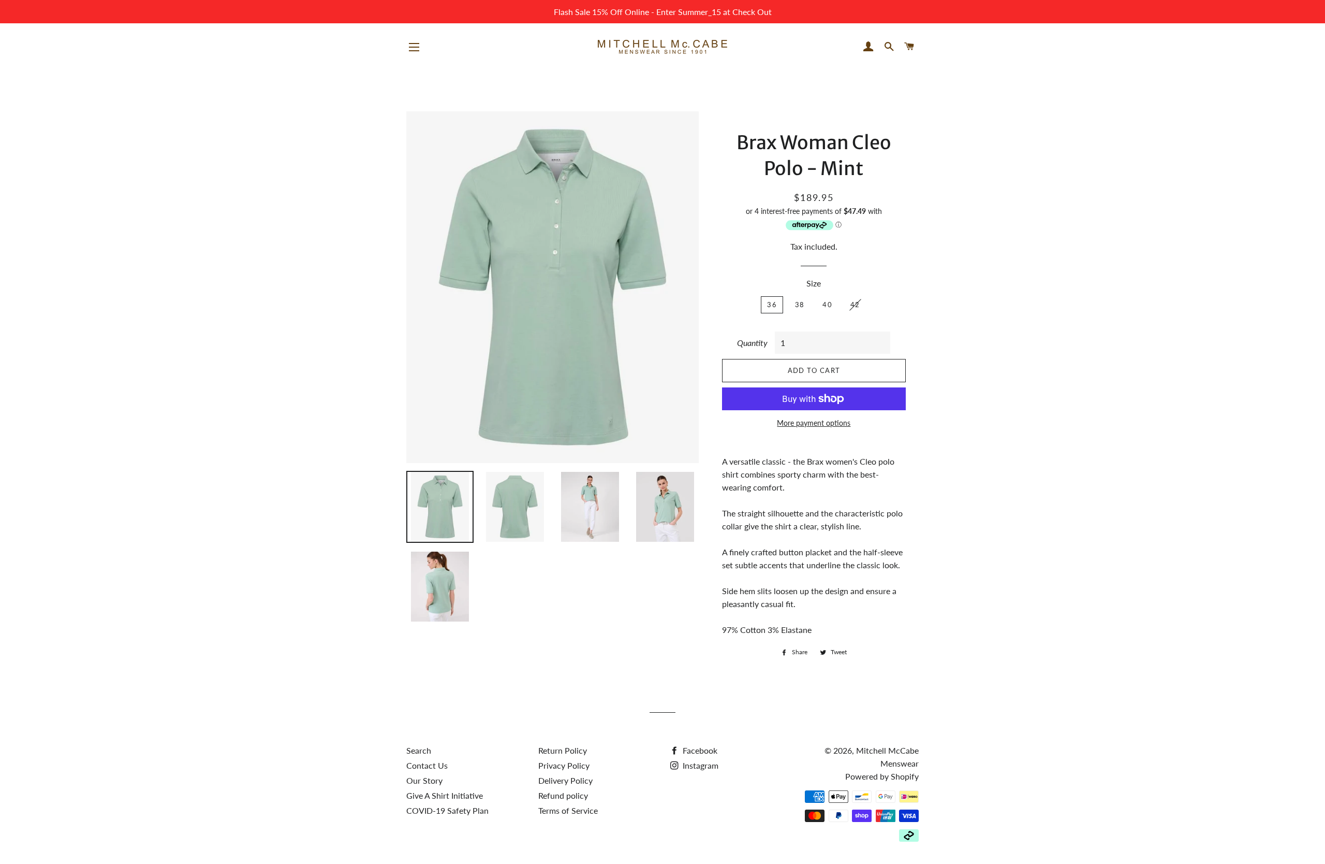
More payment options (813, 423)
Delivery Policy (565, 780)
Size (813, 283)
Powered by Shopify (882, 776)
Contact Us (427, 765)
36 (772, 304)
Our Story (424, 780)
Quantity (752, 343)
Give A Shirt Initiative (444, 795)
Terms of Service (568, 810)
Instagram (699, 765)
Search (418, 750)
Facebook (699, 750)
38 (800, 304)
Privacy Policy (564, 765)
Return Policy (562, 750)
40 (827, 304)
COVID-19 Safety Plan (447, 810)
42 (855, 304)
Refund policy (563, 795)
